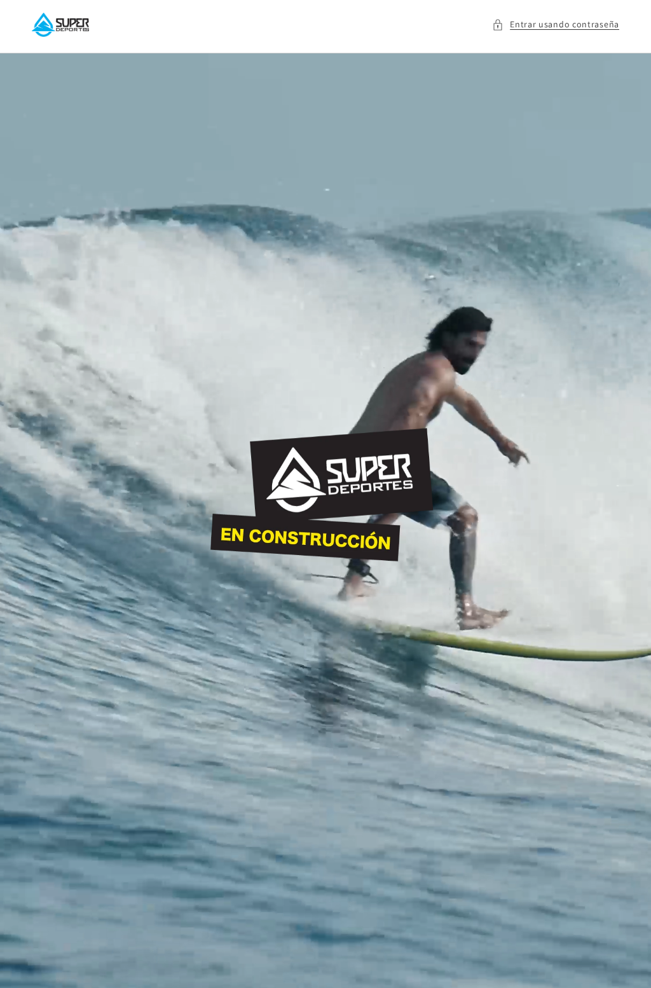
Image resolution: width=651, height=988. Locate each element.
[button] (555, 24)
